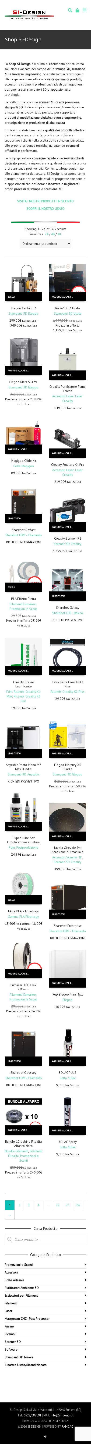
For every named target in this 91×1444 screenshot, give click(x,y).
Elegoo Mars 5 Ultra (23, 382)
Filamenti (11, 1303)
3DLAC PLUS (67, 1073)
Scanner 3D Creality (67, 544)
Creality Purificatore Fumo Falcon (67, 388)
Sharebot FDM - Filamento (23, 535)
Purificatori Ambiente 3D (22, 1288)
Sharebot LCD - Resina (67, 613)
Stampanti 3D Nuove (19, 1357)
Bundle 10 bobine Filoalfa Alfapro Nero (23, 1143)
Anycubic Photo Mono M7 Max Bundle (23, 767)
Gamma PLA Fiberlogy (23, 916)
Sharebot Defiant (23, 530)
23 (68, 1205)
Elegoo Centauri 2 (23, 308)
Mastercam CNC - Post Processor (27, 1318)
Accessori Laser (63, 396)
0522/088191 (32, 1415)
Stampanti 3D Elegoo (23, 313)
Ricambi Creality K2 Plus (67, 692)
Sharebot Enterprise (68, 926)
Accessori (11, 1272)
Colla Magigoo (23, 466)
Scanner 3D (13, 1342)
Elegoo (68, 1000)
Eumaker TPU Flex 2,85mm (23, 987)
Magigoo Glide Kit (23, 461)
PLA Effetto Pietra (23, 599)
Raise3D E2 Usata (67, 308)
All (59, 234)
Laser (8, 1311)
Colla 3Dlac (68, 1078)
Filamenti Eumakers (23, 604)
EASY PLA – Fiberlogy (23, 911)
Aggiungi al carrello (64, 296)
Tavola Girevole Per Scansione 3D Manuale (68, 850)
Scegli (11, 296)
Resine (9, 1326)
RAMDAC (67, 1427)
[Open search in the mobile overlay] (45, 1239)
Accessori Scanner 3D (67, 857)
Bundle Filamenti (16, 1151)
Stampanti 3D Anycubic (23, 774)
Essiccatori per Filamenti (21, 1295)
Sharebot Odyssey (23, 1073)
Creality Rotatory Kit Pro (67, 464)
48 (53, 234)
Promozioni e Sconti (24, 609)
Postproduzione (27, 847)
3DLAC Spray (68, 1142)
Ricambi (10, 1334)
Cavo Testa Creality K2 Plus (67, 684)
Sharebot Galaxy (67, 607)
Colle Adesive (14, 1280)
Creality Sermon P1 (67, 538)
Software (11, 1349)
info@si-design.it (62, 1415)
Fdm (9, 692)
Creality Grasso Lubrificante (23, 684)
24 (47, 234)
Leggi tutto (14, 518)
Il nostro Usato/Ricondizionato (26, 1365)
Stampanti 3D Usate (67, 313)
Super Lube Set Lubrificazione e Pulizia (23, 840)
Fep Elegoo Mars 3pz (67, 994)
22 (58, 1205)
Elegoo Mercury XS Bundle (67, 767)
